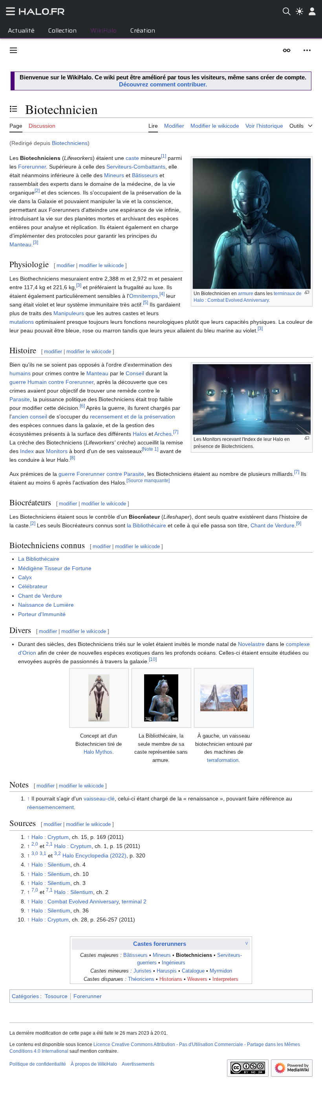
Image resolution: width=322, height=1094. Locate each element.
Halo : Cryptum (50, 837)
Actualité (21, 30)
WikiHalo (103, 30)
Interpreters (225, 979)
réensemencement (50, 807)
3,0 (34, 853)
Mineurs (114, 175)
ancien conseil (29, 416)
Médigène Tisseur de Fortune (54, 568)
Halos (140, 434)
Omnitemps (143, 296)
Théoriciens (141, 979)
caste (132, 158)
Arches (163, 434)
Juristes (143, 971)
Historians (170, 979)
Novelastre (251, 644)
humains (20, 373)
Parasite (19, 399)
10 (153, 659)
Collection (62, 30)
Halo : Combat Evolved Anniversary (75, 901)
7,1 (49, 890)
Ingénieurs (173, 963)
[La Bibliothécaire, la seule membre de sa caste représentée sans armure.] (161, 697)
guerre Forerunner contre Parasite (101, 474)
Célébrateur (33, 586)
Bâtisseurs (145, 175)
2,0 (34, 844)
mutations (21, 322)
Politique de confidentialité (37, 1064)
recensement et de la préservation (132, 416)
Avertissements (138, 1064)
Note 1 (150, 449)
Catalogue (193, 971)
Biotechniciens (70, 143)
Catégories (25, 996)
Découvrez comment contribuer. (163, 84)
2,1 (49, 844)
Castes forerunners (159, 943)
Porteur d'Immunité (42, 614)
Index (27, 451)
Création (142, 30)
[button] (13, 50)
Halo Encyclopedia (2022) (94, 855)
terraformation (222, 760)
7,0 (34, 890)
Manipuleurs (68, 313)
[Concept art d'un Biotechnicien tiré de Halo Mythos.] (99, 697)
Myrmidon (221, 971)
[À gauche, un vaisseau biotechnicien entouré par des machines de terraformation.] (223, 698)
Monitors (57, 451)
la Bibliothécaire (146, 525)
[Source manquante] (148, 480)
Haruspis (167, 971)
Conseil (135, 373)
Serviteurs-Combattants (135, 166)
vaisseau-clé (99, 798)
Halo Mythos (98, 752)
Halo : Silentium (50, 864)
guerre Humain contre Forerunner (51, 382)
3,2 (57, 853)
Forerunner (32, 166)
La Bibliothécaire (38, 559)
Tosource (56, 996)
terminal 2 (134, 901)
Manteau (20, 244)
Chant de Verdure (273, 525)
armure (245, 293)
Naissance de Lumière (46, 605)
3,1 (43, 853)
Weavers (197, 979)
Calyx (25, 577)
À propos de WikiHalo (94, 1064)
